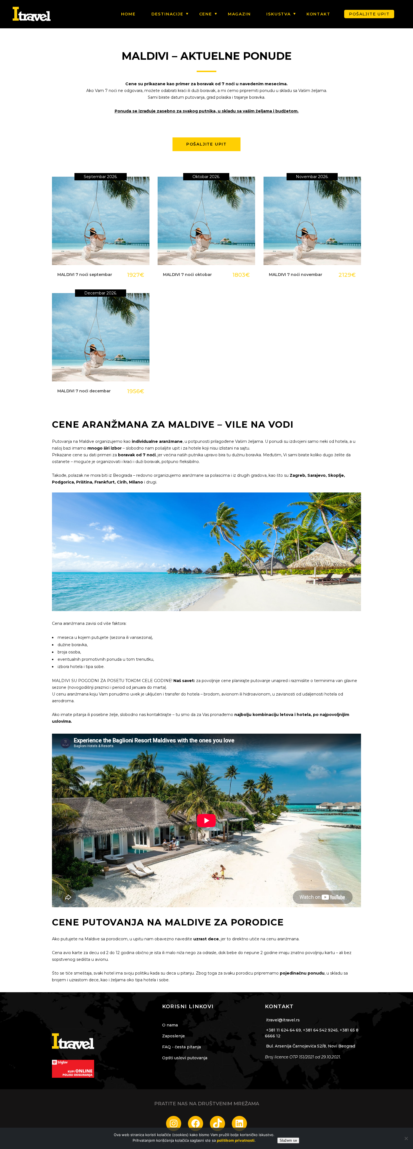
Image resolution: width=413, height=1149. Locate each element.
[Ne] (406, 1138)
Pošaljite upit (369, 14)
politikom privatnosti (236, 1140)
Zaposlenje (173, 1036)
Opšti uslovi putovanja (184, 1057)
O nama (170, 1025)
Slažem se (288, 1140)
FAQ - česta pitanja (181, 1046)
